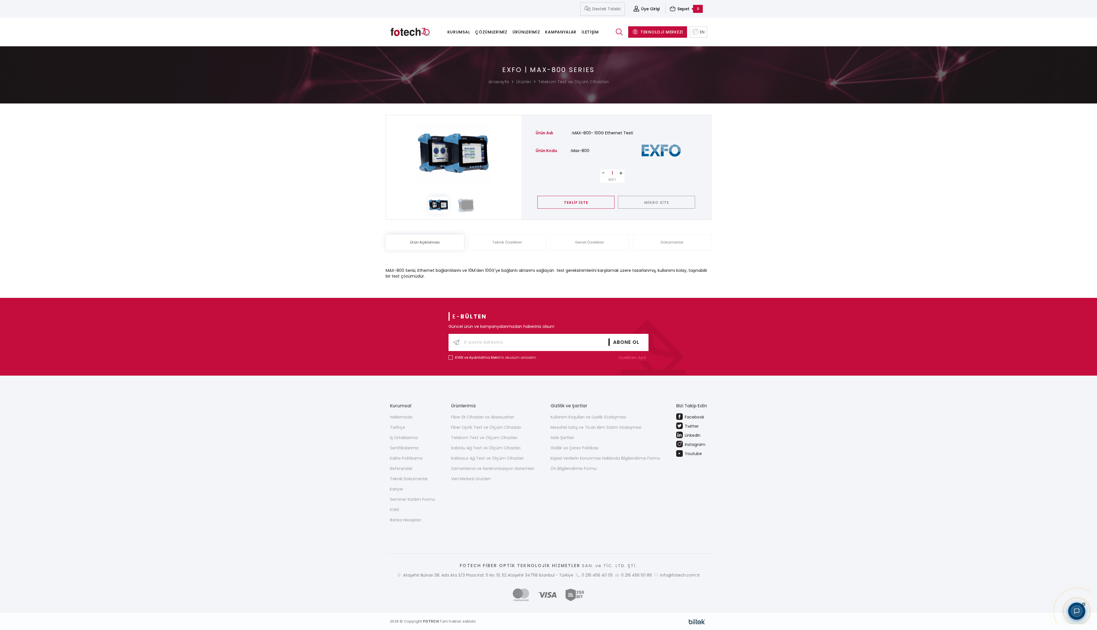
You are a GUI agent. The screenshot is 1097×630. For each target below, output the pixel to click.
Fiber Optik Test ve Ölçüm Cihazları (486, 427)
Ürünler (523, 82)
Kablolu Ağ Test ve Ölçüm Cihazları (486, 448)
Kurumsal (458, 32)
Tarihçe (397, 427)
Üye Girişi (650, 9)
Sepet (688, 9)
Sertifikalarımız (404, 448)
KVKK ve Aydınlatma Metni (477, 357)
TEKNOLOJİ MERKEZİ (661, 32)
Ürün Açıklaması (425, 242)
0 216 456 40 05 (597, 575)
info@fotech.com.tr (680, 575)
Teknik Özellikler (507, 242)
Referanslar (401, 468)
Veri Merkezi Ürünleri (471, 479)
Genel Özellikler (589, 242)
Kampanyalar (560, 32)
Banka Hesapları (405, 520)
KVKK (394, 510)
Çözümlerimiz (491, 32)
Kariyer (396, 489)
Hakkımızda (401, 417)
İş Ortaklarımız (404, 437)
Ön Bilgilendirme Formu (573, 468)
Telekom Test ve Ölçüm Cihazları (573, 82)
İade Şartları (562, 437)
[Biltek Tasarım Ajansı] (697, 621)
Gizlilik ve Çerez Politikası (574, 448)
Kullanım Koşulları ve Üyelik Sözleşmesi (588, 417)
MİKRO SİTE (656, 202)
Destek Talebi (606, 9)
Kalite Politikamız (406, 458)
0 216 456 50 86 (636, 575)
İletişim (590, 32)
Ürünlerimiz (526, 32)
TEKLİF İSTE (576, 202)
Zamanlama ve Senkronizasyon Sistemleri (492, 468)
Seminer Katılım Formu (412, 499)
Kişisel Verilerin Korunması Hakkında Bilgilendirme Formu (605, 458)
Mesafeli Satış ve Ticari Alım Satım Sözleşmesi (595, 427)
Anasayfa (499, 82)
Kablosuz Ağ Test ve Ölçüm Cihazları (487, 458)
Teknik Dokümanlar (409, 479)
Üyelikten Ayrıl (633, 357)
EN (702, 32)
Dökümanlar (672, 242)
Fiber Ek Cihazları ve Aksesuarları (482, 417)
